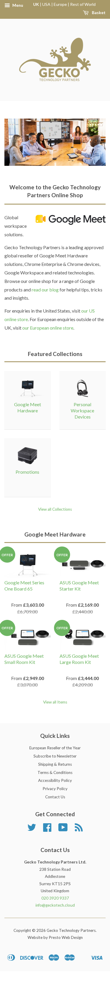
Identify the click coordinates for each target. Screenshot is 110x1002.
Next (93, 142)
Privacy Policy (55, 788)
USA (46, 4)
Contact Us (55, 796)
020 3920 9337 (55, 898)
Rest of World (83, 4)
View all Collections (55, 509)
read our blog (45, 289)
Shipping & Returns (55, 764)
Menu (17, 5)
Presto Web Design (66, 937)
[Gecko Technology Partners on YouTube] (63, 829)
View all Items (55, 702)
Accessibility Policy (55, 780)
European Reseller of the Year (55, 747)
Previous (16, 142)
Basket (98, 12)
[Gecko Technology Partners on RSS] (79, 829)
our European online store (47, 327)
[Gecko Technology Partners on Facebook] (47, 829)
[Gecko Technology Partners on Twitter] (31, 829)
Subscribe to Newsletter (55, 756)
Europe (60, 4)
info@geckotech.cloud (55, 905)
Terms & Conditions (55, 772)
